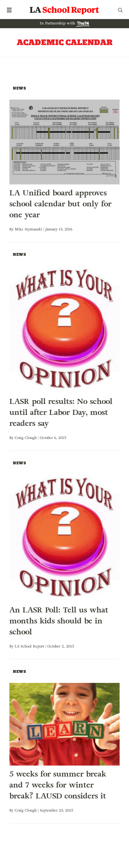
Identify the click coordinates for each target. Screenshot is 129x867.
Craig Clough (26, 437)
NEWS (19, 88)
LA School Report (64, 10)
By (12, 229)
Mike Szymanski (28, 229)
